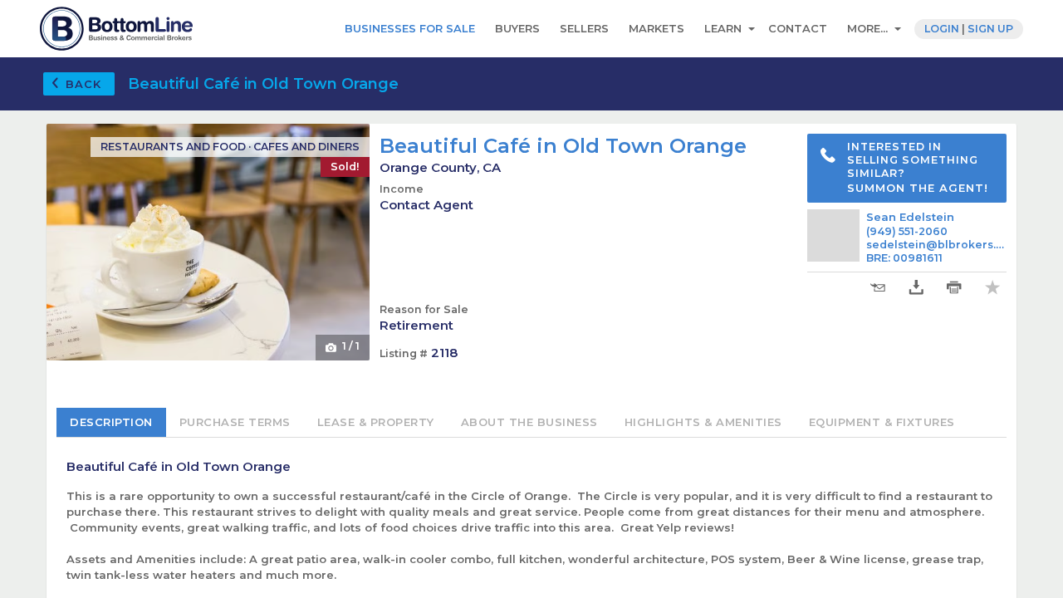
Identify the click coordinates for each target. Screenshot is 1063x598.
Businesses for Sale (410, 28)
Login (941, 28)
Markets (656, 28)
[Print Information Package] (954, 287)
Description (111, 422)
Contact (797, 28)
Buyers (517, 28)
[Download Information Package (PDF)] (916, 287)
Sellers (584, 28)
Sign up (990, 28)
